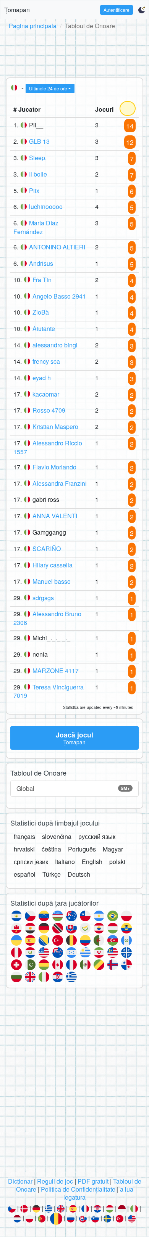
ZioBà (40, 312)
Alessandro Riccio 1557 (47, 447)
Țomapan (17, 9)
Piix (34, 190)
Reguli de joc (55, 1181)
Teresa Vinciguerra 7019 (48, 691)
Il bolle (38, 174)
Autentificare (117, 9)
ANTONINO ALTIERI (57, 247)
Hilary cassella (52, 565)
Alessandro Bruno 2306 (47, 618)
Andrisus (41, 263)
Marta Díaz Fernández (35, 227)
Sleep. (38, 157)
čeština (51, 849)
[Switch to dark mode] (141, 9)
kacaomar (45, 394)
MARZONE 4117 (55, 670)
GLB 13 (39, 141)
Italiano (65, 861)
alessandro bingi (55, 345)
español (25, 874)
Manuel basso (51, 581)
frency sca (46, 361)
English (92, 861)
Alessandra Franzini (59, 483)
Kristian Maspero (55, 426)
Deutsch (79, 874)
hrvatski (24, 849)
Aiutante (43, 328)
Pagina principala (33, 25)
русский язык (96, 836)
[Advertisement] (74, 52)
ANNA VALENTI (54, 515)
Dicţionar (20, 1181)
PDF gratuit (93, 1181)
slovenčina (56, 836)
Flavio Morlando (54, 467)
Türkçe (51, 874)
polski (117, 861)
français (24, 836)
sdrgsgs (43, 597)
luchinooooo (46, 206)
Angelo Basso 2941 (59, 296)
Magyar (113, 849)
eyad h (41, 377)
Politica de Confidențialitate (78, 1189)
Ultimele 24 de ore (48, 88)
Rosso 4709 (48, 410)
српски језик (31, 861)
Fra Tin (42, 279)
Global (73, 788)
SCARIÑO (46, 548)
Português (82, 849)
